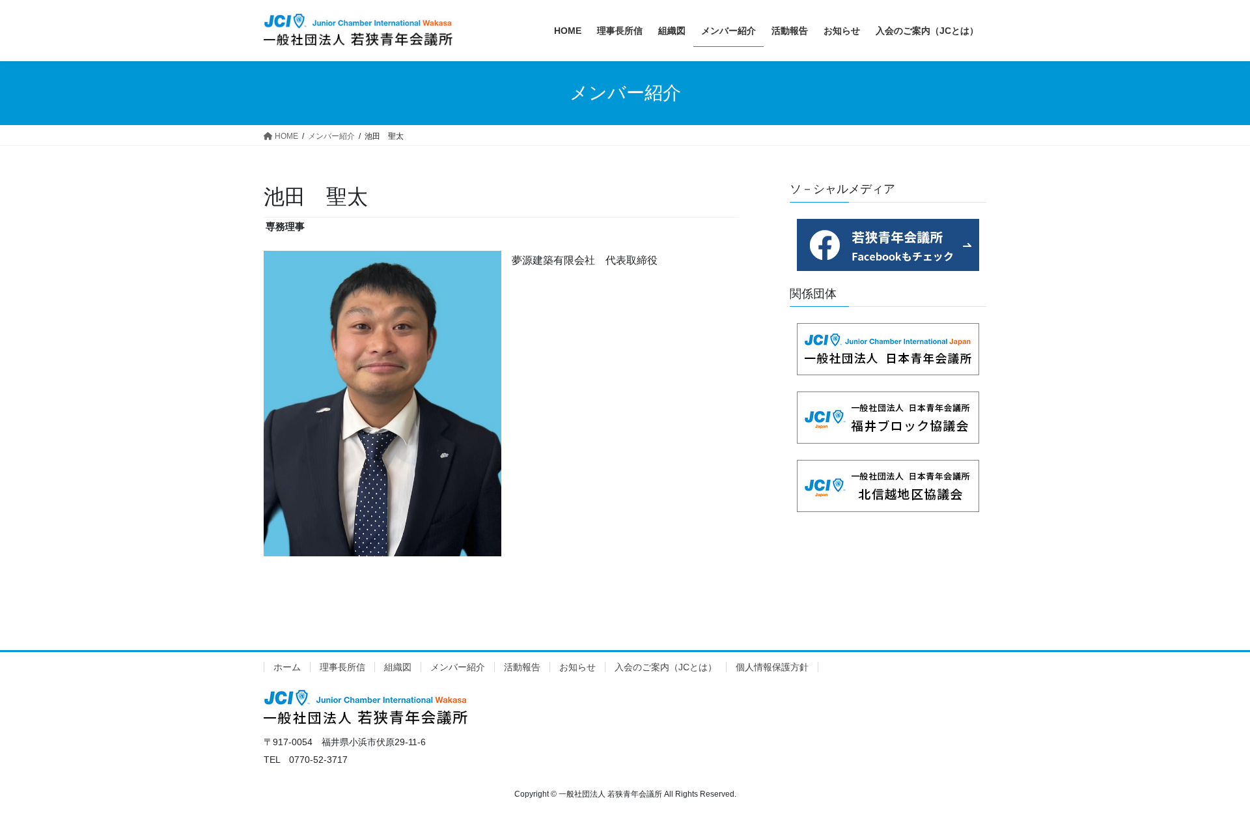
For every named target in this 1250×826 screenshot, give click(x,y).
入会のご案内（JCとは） (666, 667)
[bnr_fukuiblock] (888, 418)
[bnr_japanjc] (888, 349)
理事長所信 (342, 667)
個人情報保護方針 (772, 667)
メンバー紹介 (457, 667)
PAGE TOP (1210, 789)
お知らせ (577, 667)
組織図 (397, 667)
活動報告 (522, 667)
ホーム (287, 667)
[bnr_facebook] (888, 245)
